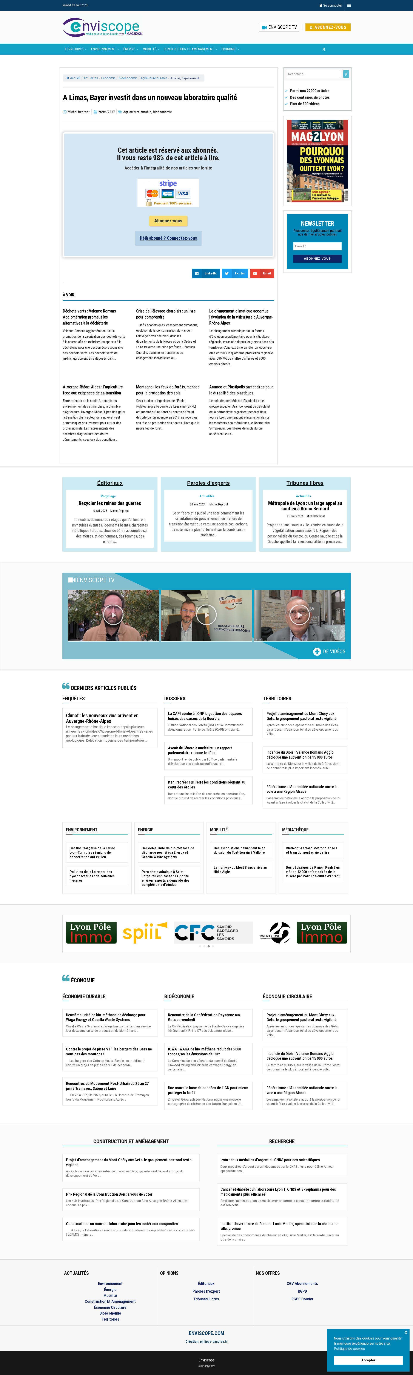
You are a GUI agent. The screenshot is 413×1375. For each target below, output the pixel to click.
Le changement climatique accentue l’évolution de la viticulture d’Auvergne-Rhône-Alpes (241, 317)
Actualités (91, 78)
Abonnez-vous (330, 27)
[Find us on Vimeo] (345, 49)
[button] (113, 615)
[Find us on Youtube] (331, 49)
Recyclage (108, 496)
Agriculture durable (154, 78)
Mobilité (149, 49)
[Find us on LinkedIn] (338, 49)
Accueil (75, 78)
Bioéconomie (128, 78)
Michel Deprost (119, 511)
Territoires (74, 49)
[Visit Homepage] (102, 27)
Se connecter (332, 5)
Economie (228, 49)
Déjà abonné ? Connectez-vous (168, 238)
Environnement (103, 49)
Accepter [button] (368, 1360)
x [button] (406, 1332)
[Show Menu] (349, 5)
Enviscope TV (282, 27)
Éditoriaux (110, 483)
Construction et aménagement (189, 49)
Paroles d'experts (208, 483)
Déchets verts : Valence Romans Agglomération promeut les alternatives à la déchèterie (89, 317)
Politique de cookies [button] (349, 1349)
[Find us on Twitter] (324, 49)
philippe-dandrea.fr (214, 1342)
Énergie (129, 49)
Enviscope (207, 1360)
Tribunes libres (305, 483)
